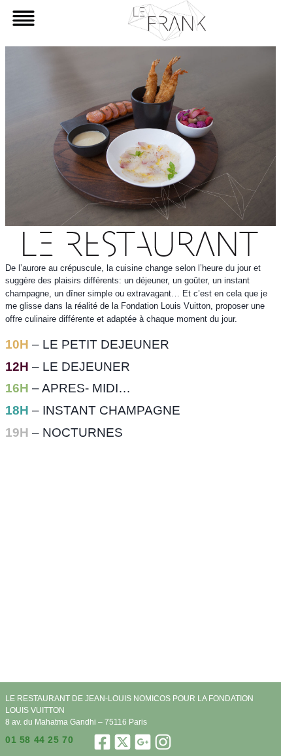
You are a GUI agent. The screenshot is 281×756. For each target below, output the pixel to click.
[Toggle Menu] (21, 18)
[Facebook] (102, 742)
